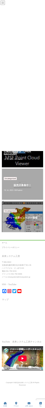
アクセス (16, 406)
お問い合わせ (29, 406)
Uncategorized (10, 178)
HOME (5, 406)
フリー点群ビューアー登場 (23, 217)
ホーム (4, 243)
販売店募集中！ (22, 185)
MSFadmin (18, 159)
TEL (40, 406)
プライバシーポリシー (10, 247)
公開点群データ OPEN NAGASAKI (17, 153)
